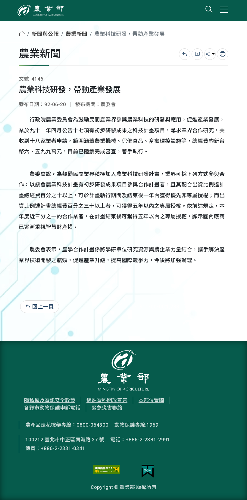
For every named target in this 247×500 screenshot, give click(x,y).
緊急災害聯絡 (107, 408)
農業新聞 (76, 34)
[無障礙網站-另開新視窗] (106, 471)
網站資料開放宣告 (106, 400)
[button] (233, 486)
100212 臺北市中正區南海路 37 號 (64, 440)
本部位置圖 (151, 400)
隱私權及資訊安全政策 (49, 400)
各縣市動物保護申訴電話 (52, 408)
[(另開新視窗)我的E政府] (148, 471)
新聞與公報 (45, 34)
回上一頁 (43, 307)
